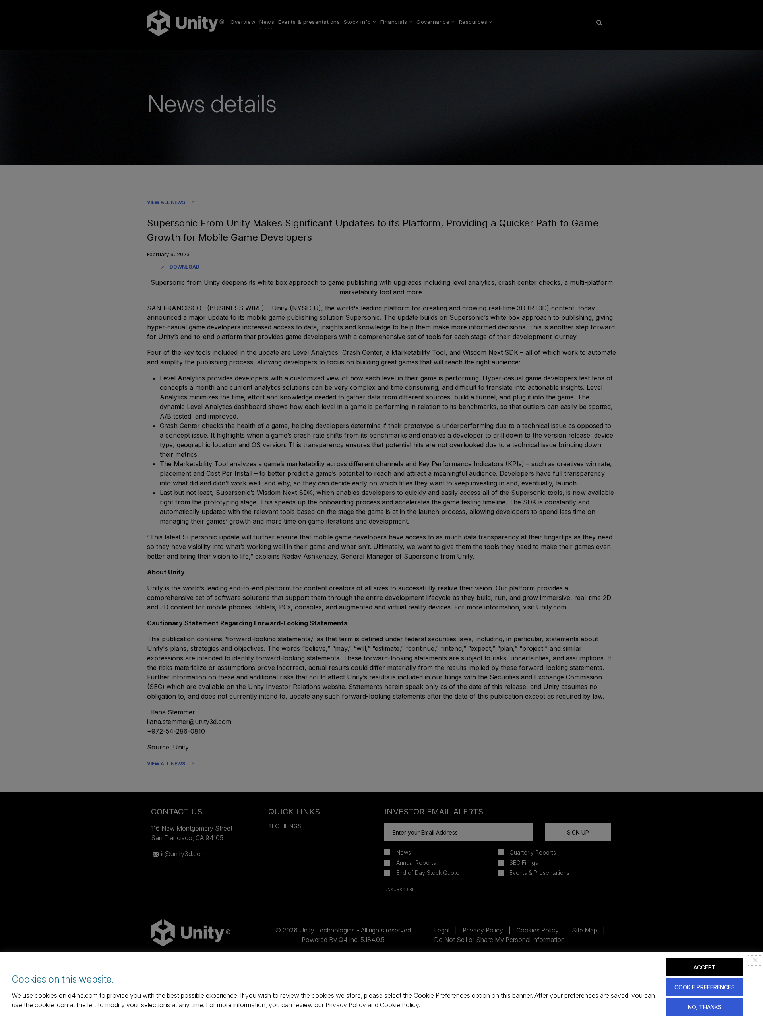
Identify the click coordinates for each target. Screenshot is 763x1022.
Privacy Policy (345, 1005)
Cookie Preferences (704, 987)
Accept (704, 967)
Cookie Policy (399, 1005)
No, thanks (705, 1007)
